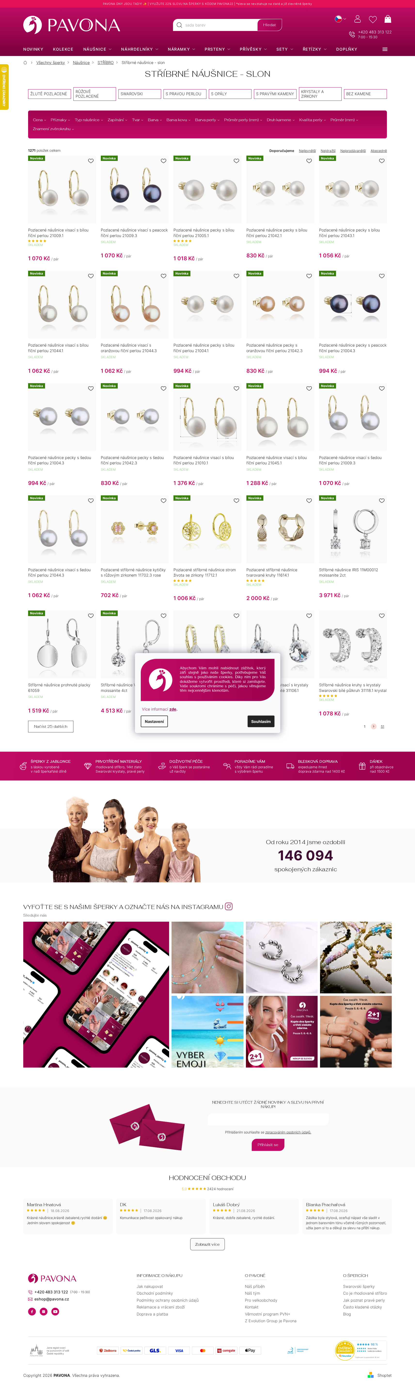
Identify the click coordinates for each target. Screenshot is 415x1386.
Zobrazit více (207, 1244)
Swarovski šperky (359, 1286)
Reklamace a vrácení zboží (161, 1307)
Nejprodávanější (353, 151)
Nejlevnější (307, 151)
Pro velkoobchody (261, 1300)
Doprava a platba (152, 1314)
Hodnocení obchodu (207, 1178)
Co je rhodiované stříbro (365, 1293)
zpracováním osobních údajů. (288, 1132)
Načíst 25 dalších (50, 726)
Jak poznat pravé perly (364, 1300)
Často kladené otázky (362, 1307)
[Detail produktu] (207, 644)
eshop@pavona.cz (51, 1299)
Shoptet (384, 1375)
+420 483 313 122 (375, 32)
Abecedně (379, 151)
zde (172, 709)
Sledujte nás (35, 915)
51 (382, 726)
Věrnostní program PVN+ (267, 1314)
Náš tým (252, 1293)
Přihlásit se (268, 1144)
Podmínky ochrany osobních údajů (168, 1300)
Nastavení (154, 721)
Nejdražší (328, 151)
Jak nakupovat (150, 1286)
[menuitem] (33, 49)
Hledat (269, 24)
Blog (347, 1314)
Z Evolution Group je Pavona (271, 1320)
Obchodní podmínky (155, 1293)
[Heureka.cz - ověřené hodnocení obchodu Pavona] (361, 1351)
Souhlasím (261, 721)
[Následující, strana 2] (374, 726)
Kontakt (251, 1307)
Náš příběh (255, 1286)
